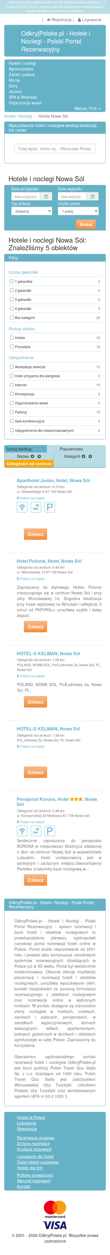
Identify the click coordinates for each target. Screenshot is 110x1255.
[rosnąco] (39, 456)
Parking (57, 411)
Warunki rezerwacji (33, 1180)
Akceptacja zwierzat (57, 366)
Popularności (71, 449)
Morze (14, 80)
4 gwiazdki (57, 308)
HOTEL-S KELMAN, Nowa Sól (48, 653)
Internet (57, 384)
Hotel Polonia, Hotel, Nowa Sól (49, 561)
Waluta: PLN (86, 108)
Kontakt (23, 1186)
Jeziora (15, 91)
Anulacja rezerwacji (34, 1149)
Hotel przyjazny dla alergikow (57, 375)
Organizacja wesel (25, 102)
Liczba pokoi (69, 203)
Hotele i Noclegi (18, 116)
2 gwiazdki (57, 290)
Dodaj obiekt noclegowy (38, 1162)
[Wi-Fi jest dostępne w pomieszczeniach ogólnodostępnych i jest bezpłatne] (23, 506)
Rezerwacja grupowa (35, 1137)
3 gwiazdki (57, 299)
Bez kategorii (57, 317)
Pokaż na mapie (32, 497)
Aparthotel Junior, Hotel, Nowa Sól (53, 480)
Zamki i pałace (22, 74)
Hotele (57, 337)
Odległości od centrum (29, 463)
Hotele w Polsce (31, 1117)
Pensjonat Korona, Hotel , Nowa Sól (57, 801)
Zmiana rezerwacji (33, 1143)
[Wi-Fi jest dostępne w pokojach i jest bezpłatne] (37, 506)
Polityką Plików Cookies (22, 6)
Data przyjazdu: (25, 188)
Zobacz (35, 534)
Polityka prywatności (35, 1175)
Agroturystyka (21, 69)
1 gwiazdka (57, 281)
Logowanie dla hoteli (35, 1156)
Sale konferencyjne (57, 421)
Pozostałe (57, 346)
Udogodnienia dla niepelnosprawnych (57, 430)
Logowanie (91, 19)
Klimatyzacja (57, 393)
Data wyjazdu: (70, 188)
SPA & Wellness (23, 97)
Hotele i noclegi (22, 63)
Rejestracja (61, 19)
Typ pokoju (21, 203)
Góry (13, 86)
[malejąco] (32, 456)
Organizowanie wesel (57, 402)
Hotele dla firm (30, 1167)
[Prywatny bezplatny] (51, 506)
